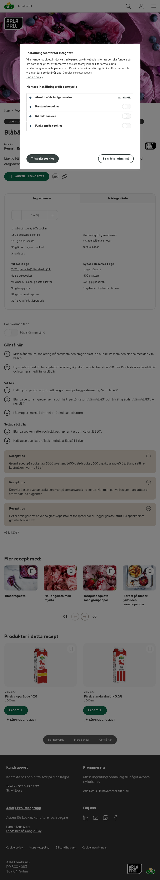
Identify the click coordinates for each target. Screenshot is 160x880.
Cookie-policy (34, 77)
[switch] (126, 106)
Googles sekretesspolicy (77, 72)
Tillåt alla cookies (42, 158)
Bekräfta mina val (116, 158)
